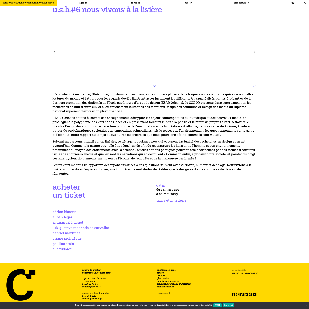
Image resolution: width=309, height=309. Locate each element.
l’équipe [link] (161, 275)
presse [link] (160, 273)
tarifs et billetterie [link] (171, 200)
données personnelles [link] (168, 281)
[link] (293, 3)
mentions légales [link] (165, 287)
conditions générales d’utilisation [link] (174, 284)
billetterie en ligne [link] (166, 270)
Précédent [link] (54, 52)
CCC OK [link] (217, 305)
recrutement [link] (163, 293)
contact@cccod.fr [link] (91, 286)
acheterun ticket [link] (69, 191)
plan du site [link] (163, 278)
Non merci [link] (228, 305)
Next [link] (254, 52)
